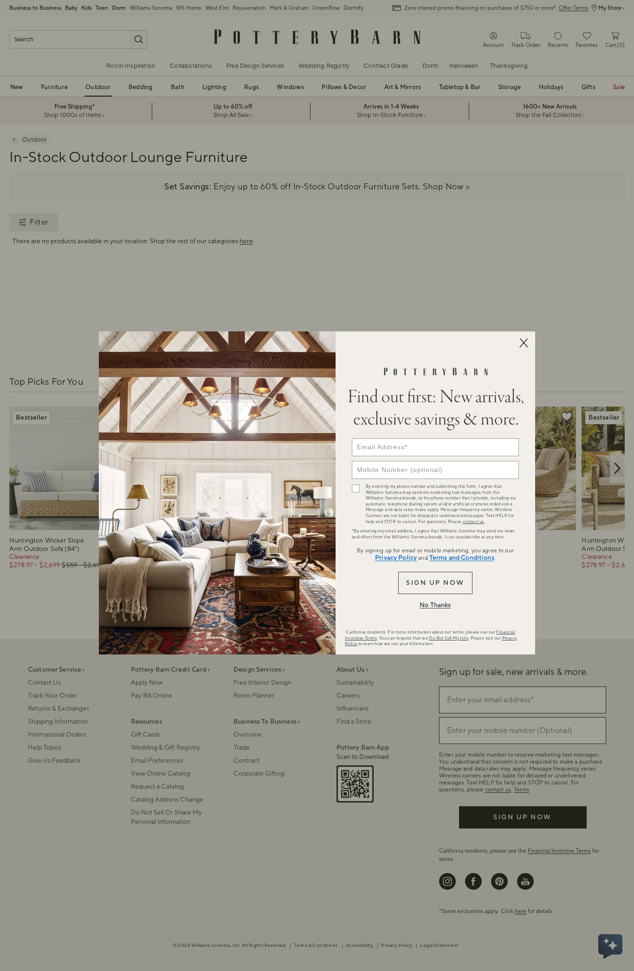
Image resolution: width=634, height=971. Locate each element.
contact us (473, 521)
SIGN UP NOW (435, 583)
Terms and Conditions (461, 558)
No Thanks (435, 605)
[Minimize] (523, 343)
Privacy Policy (396, 558)
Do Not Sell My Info (448, 638)
